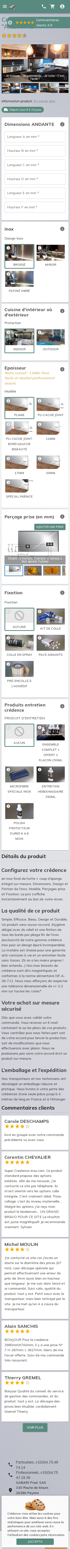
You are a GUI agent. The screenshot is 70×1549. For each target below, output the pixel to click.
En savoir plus (44, 101)
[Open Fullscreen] (65, 78)
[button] (35, 63)
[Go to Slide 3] (49, 87)
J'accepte (35, 1541)
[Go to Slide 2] (30, 87)
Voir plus (35, 1427)
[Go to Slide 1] (10, 87)
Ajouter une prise (50, 527)
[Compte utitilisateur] (62, 6)
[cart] (52, 6)
